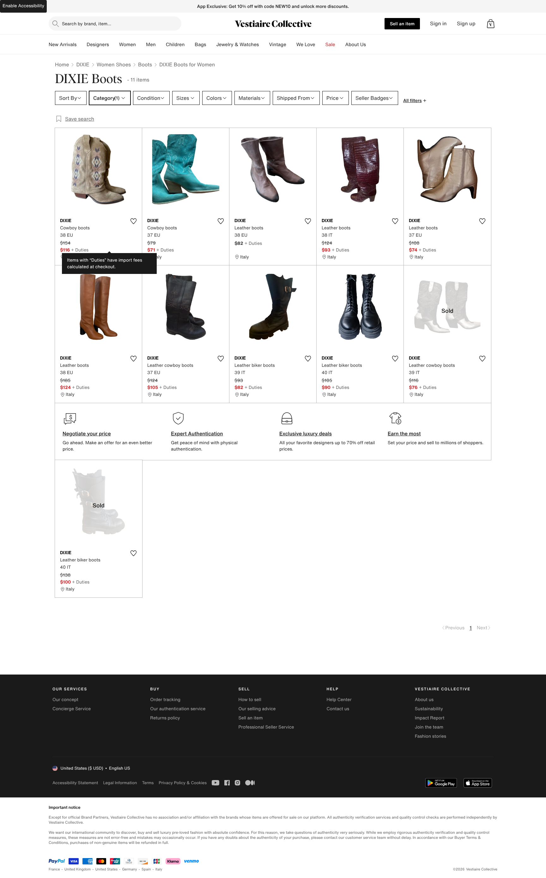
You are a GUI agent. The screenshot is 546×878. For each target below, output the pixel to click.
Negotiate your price (87, 433)
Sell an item (402, 23)
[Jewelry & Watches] (263, 44)
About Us (355, 44)
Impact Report (430, 718)
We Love (305, 44)
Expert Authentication (197, 433)
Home (62, 64)
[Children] (189, 44)
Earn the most (404, 433)
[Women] (140, 44)
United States (106, 869)
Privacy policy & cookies (183, 783)
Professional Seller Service (266, 727)
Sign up (466, 23)
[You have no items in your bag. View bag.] (490, 23)
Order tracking (165, 699)
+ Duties (79, 249)
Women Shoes (114, 64)
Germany (129, 869)
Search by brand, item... (86, 23)
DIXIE (82, 64)
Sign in (438, 23)
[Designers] (114, 44)
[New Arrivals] (81, 44)
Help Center (339, 699)
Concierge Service (71, 708)
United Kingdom (77, 869)
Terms (148, 783)
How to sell (249, 699)
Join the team (429, 727)
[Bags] (211, 44)
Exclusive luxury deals (305, 433)
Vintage (277, 44)
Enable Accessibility (23, 6)
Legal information (120, 783)
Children (175, 44)
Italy (158, 869)
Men (151, 44)
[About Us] (370, 44)
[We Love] (320, 44)
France (54, 869)
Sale (330, 44)
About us (424, 699)
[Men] (160, 44)
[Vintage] (291, 44)
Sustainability (429, 708)
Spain (146, 869)
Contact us (338, 708)
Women (127, 44)
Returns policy (165, 718)
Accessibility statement (75, 783)
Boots (145, 64)
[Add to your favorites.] (133, 221)
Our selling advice (257, 708)
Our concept (65, 699)
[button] (490, 23)
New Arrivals (62, 44)
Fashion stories (430, 736)
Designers (98, 44)
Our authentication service (177, 708)
